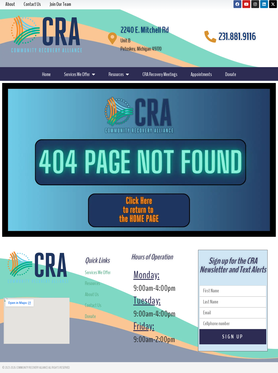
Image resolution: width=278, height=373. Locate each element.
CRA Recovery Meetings (159, 74)
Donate (230, 74)
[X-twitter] (273, 4)
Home (46, 74)
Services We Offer (77, 74)
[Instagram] (255, 4)
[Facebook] (237, 4)
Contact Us (93, 305)
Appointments (201, 74)
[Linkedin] (264, 4)
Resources (116, 74)
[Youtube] (246, 4)
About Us (92, 294)
